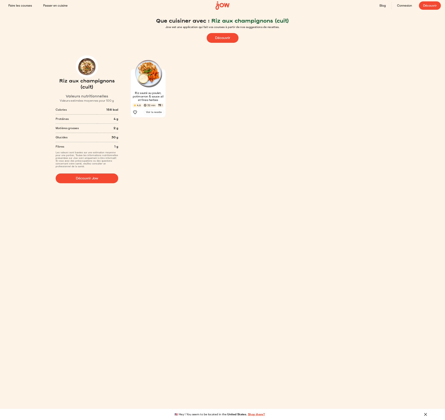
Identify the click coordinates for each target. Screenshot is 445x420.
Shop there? (256, 414)
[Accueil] (222, 6)
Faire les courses (20, 5)
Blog (382, 5)
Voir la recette (154, 112)
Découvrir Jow (87, 178)
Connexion (404, 5)
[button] (148, 89)
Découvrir (430, 5)
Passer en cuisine (55, 5)
